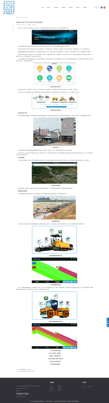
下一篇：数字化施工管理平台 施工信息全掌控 (25, 371)
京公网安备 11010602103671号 (61, 401)
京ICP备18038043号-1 (49, 401)
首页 (22, 17)
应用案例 (26, 17)
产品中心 (59, 385)
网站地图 (69, 401)
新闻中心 (52, 390)
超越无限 (77, 401)
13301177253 (22, 394)
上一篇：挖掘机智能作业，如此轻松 (23, 369)
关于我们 (59, 390)
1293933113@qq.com (23, 388)
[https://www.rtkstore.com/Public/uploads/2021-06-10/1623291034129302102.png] (11, 7)
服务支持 (59, 388)
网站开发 (73, 401)
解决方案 (52, 388)
